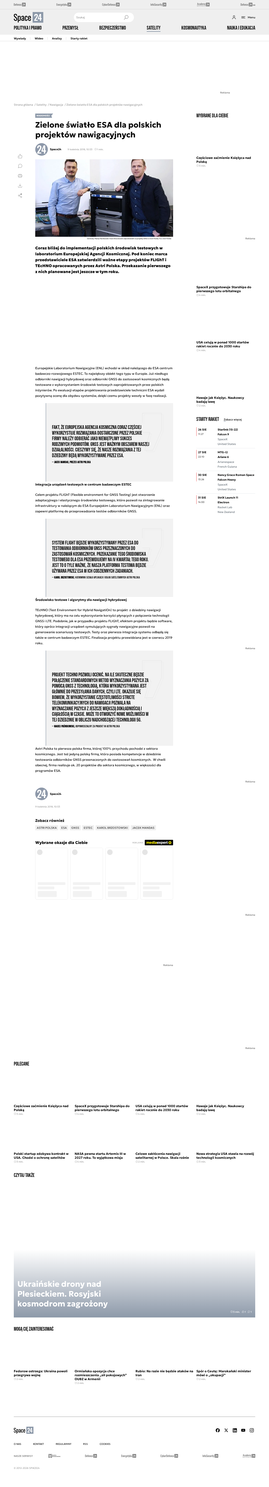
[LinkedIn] (234, 1430)
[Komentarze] (20, 166)
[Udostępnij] (20, 195)
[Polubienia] (20, 156)
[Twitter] (226, 1430)
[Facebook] (217, 1430)
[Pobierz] (20, 185)
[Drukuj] (20, 175)
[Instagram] (251, 1430)
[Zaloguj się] (234, 17)
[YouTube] (243, 1430)
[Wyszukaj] (126, 17)
